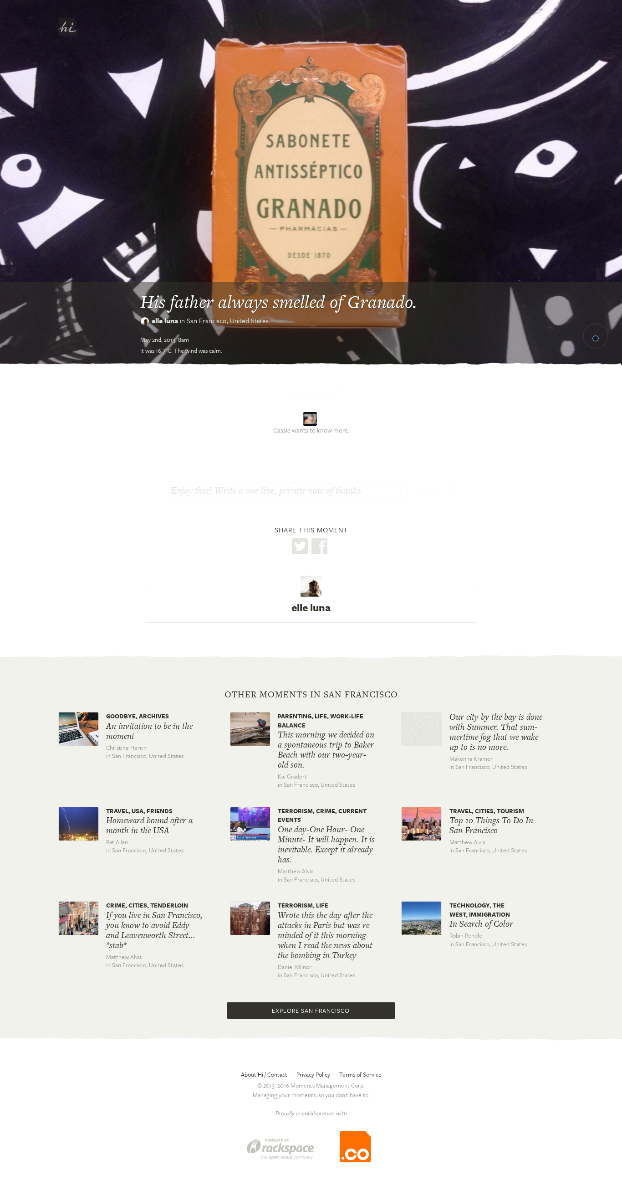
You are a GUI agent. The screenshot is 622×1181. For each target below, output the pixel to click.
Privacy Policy (313, 1074)
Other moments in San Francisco (311, 694)
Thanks (428, 491)
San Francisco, (228, 320)
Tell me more (310, 396)
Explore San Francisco (311, 1010)
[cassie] (311, 418)
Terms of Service (360, 1074)
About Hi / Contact (264, 1074)
